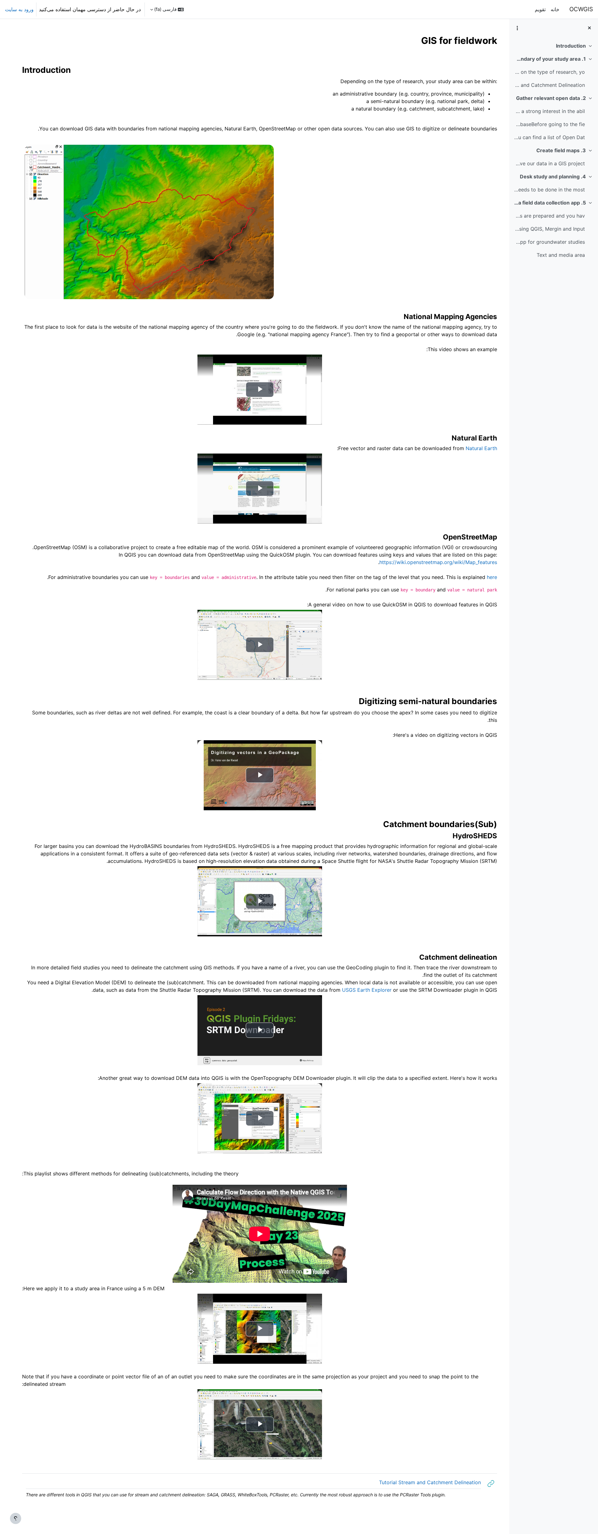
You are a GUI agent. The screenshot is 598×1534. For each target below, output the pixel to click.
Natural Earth (481, 448)
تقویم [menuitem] (540, 9)
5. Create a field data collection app (550, 203)
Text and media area (561, 255)
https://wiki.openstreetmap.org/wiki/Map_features (438, 562)
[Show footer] (15, 1518)
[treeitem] (553, 45)
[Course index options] (517, 28)
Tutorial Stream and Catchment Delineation (549, 85)
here (492, 577)
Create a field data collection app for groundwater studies (549, 242)
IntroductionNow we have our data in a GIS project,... (549, 163)
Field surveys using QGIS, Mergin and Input (549, 229)
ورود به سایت (19, 9)
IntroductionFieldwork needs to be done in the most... (549, 189)
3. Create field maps (561, 150)
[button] (167, 9)
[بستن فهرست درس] (589, 28)
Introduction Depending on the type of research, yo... (549, 72)
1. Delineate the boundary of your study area (550, 59)
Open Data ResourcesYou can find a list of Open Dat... (549, 137)
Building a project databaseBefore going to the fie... (549, 124)
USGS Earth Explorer (367, 990)
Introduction (571, 46)
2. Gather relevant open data (551, 98)
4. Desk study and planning (553, 176)
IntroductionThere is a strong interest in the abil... (549, 111)
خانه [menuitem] (555, 9)
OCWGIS (581, 9)
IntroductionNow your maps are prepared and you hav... (549, 216)
